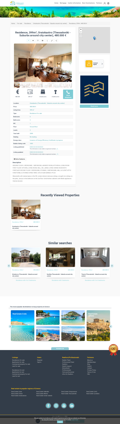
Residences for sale (18, 360)
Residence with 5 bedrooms (60, 280)
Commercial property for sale (21, 364)
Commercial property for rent (21, 374)
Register (39, 360)
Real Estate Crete (16, 391)
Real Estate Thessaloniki (69, 393)
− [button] (80, 32)
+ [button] (80, 29)
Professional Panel (68, 362)
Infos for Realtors (67, 374)
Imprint (89, 366)
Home (56, 3)
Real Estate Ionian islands (44, 395)
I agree (60, 422)
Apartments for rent (18, 372)
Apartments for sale (18, 362)
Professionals (66, 370)
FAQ (88, 374)
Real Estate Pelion (17, 393)
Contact (89, 368)
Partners (99, 3)
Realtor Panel (66, 360)
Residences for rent (18, 370)
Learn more (75, 420)
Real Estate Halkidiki (42, 391)
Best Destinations (88, 3)
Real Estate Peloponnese (69, 391)
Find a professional (68, 372)
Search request (67, 366)
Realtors (64, 364)
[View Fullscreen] (81, 36)
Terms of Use (91, 372)
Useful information (74, 3)
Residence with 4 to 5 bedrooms (26, 280)
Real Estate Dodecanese (18, 395)
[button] (108, 3)
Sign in (39, 362)
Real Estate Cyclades (92, 393)
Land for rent (16, 376)
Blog (88, 364)
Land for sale (16, 366)
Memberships (91, 362)
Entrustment (66, 368)
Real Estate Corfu (91, 391)
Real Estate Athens (42, 393)
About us (90, 360)
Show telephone (68, 96)
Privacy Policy (91, 370)
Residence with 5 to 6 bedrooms (95, 280)
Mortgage (63, 3)
